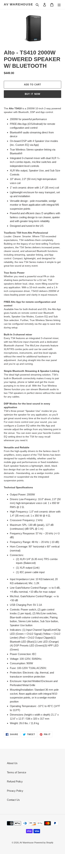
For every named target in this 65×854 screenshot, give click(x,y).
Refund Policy (15, 781)
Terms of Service (16, 772)
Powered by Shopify (43, 842)
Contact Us (13, 799)
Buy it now (32, 94)
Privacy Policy (15, 790)
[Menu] (59, 4)
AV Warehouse (18, 4)
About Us (12, 763)
